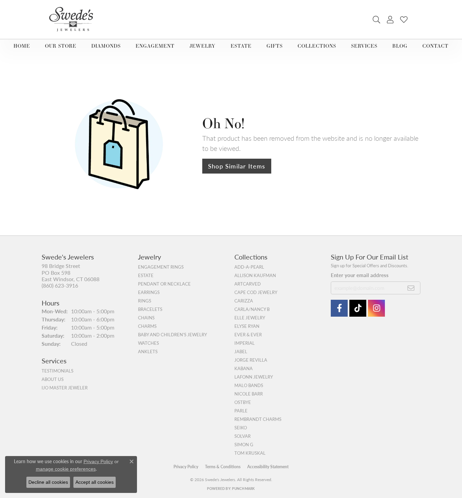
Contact (435, 45)
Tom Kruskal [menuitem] (249, 453)
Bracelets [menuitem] (150, 309)
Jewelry (202, 45)
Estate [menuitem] (146, 275)
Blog (400, 45)
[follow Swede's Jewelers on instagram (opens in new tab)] (376, 308)
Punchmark (243, 488)
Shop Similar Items (236, 166)
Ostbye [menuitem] (242, 402)
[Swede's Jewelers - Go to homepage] (73, 19)
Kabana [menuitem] (243, 368)
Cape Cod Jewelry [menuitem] (255, 292)
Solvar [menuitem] (242, 436)
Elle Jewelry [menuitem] (249, 318)
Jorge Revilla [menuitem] (250, 360)
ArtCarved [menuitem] (247, 284)
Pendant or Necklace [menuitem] (164, 284)
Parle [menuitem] (241, 411)
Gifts (275, 45)
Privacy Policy (186, 467)
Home (22, 45)
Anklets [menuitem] (148, 351)
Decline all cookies (48, 482)
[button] (376, 20)
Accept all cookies (94, 482)
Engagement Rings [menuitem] (161, 267)
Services (364, 45)
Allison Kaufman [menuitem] (255, 275)
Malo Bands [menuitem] (248, 385)
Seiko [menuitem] (240, 428)
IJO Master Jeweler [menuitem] (65, 388)
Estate (241, 45)
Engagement (155, 45)
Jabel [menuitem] (240, 351)
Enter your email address (360, 275)
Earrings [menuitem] (149, 292)
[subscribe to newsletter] (411, 288)
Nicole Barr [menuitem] (248, 394)
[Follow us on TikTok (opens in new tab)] (357, 308)
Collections (317, 45)
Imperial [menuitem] (244, 343)
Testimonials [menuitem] (57, 371)
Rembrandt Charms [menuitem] (257, 419)
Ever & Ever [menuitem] (248, 335)
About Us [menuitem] (53, 379)
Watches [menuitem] (148, 343)
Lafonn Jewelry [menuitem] (253, 377)
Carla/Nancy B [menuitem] (252, 309)
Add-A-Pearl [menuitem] (249, 267)
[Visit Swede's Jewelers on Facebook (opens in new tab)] (339, 308)
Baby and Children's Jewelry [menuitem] (172, 335)
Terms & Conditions (222, 467)
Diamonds (106, 45)
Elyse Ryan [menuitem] (246, 326)
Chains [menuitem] (146, 318)
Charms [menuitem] (147, 326)
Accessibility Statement (267, 467)
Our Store (60, 45)
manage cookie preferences (66, 469)
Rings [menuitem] (144, 301)
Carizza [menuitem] (243, 301)
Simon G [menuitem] (243, 445)
